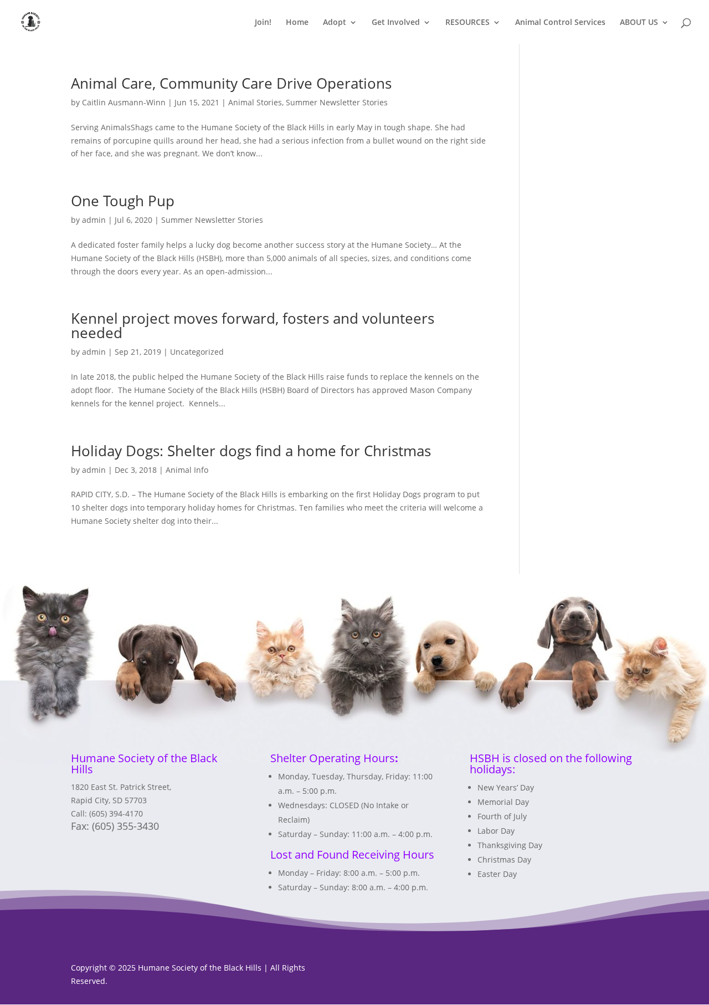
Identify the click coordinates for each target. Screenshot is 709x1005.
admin (94, 220)
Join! (263, 22)
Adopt (334, 22)
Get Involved (396, 22)
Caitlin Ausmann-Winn (124, 102)
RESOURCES (467, 22)
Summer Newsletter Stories (337, 102)
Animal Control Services (560, 22)
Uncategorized (197, 351)
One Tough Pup (122, 201)
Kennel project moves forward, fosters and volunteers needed (252, 325)
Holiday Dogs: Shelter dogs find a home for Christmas (251, 451)
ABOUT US (639, 22)
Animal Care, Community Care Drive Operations (231, 83)
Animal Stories (255, 102)
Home (297, 22)
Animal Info (187, 470)
